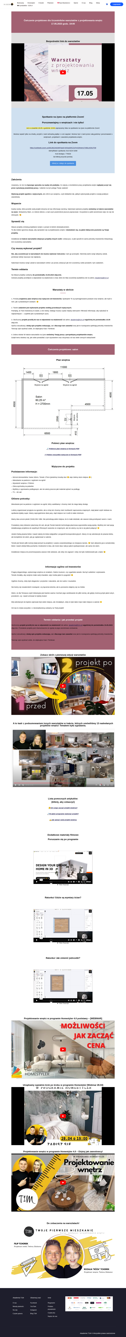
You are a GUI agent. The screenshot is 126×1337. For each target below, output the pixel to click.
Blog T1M (33, 1313)
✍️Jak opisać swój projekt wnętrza (63, 820)
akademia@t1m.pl (77, 320)
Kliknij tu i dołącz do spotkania (63, 163)
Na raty (15, 1310)
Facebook (33, 1303)
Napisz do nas (52, 1316)
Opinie (76, 3)
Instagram (33, 1310)
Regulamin (51, 1303)
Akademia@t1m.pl (102, 278)
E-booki (41, 3)
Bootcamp (20, 3)
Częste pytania (18, 1313)
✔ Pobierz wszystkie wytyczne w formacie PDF (63, 455)
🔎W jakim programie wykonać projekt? (63, 814)
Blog (90, 3)
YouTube (33, 1306)
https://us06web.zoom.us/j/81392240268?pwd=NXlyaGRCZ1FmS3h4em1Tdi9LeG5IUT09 (63, 148)
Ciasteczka (51, 1313)
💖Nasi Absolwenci (63, 3)
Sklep (98, 3)
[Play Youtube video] (63, 72)
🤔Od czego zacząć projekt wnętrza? (63, 808)
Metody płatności (18, 1306)
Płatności (50, 3)
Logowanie (117, 4)
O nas (84, 3)
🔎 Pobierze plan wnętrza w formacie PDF (63, 449)
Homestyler (31, 3)
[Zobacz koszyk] (107, 4)
